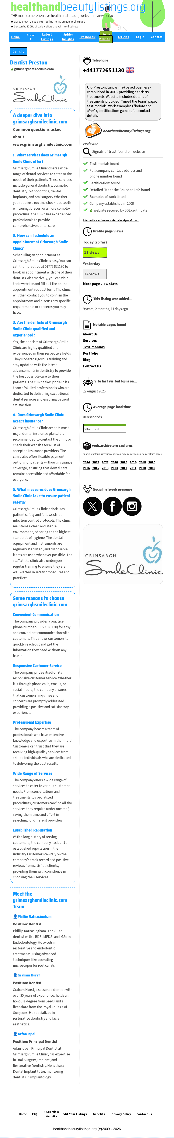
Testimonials (94, 347)
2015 (95, 468)
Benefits (99, 1114)
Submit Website (105, 37)
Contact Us (92, 366)
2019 (123, 462)
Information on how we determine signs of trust (111, 220)
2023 (95, 462)
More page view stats (100, 283)
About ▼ (31, 37)
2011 (123, 468)
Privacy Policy (121, 1114)
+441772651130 (103, 70)
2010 (142, 468)
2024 (86, 462)
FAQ (34, 1114)
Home (23, 1114)
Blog (86, 359)
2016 (151, 462)
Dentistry (19, 51)
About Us (90, 334)
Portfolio (90, 353)
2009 (151, 468)
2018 (142, 462)
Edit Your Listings (75, 1114)
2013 (105, 468)
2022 (105, 462)
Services (90, 340)
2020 (114, 462)
